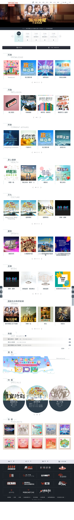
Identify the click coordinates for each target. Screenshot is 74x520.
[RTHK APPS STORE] (11, 491)
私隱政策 (43, 497)
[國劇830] (11, 475)
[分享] (26, 461)
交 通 (13, 461)
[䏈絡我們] (43, 461)
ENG (64, 2)
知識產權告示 (27, 497)
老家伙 (63, 324)
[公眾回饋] (59, 461)
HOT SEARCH (18, 336)
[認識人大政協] (51, 443)
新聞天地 (63, 147)
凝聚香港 (45, 77)
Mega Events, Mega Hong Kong (11, 218)
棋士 (45, 324)
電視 (36, 3)
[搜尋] (70, 2)
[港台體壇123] (9, 429)
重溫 (50, 3)
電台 (39, 3)
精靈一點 (11, 182)
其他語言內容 (61, 497)
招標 (20, 497)
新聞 (43, 3)
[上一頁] (12, 36)
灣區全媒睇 (62, 77)
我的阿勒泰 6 (36, 36)
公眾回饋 (63, 461)
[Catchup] (25, 335)
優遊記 (46, 182)
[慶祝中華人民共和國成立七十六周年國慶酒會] (23, 443)
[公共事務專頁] (45, 475)
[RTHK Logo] (12, 3)
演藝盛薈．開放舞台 (28, 289)
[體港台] (28, 467)
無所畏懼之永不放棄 (11, 324)
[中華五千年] (45, 491)
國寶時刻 (45, 217)
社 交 (30, 461)
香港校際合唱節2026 (62, 289)
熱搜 (10, 334)
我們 (57, 3)
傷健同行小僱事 (63, 112)
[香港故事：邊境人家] (65, 443)
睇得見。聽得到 (45, 112)
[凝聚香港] (65, 429)
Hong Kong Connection (11, 147)
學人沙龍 (60, 402)
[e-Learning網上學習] (28, 475)
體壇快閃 (11, 254)
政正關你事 (28, 77)
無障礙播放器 (51, 497)
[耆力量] (45, 483)
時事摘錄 (28, 112)
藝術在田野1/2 (44, 36)
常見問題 (35, 497)
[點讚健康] (45, 467)
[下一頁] (60, 36)
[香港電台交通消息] (9, 461)
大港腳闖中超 (28, 254)
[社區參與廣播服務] (62, 475)
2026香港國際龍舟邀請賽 (45, 254)
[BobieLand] (37, 366)
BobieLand (11, 77)
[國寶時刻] (14, 393)
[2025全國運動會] (11, 467)
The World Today (53, 36)
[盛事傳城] (37, 393)
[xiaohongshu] (73, 294)
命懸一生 (28, 324)
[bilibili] (73, 292)
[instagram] (73, 289)
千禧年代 (18, 36)
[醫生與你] (37, 429)
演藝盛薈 (45, 289)
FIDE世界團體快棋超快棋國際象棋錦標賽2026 (62, 254)
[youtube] (73, 287)
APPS (54, 3)
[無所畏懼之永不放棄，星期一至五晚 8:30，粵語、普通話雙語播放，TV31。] (37, 17)
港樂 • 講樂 (62, 217)
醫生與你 (63, 182)
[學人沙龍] (60, 393)
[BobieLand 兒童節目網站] (62, 467)
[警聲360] (51, 429)
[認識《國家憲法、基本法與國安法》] (28, 483)
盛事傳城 (28, 217)
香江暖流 (11, 112)
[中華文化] (11, 483)
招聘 (15, 497)
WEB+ (47, 3)
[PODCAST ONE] (28, 491)
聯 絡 (47, 461)
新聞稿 (10, 497)
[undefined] (33, 2)
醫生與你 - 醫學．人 (28, 182)
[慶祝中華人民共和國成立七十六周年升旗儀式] (37, 443)
